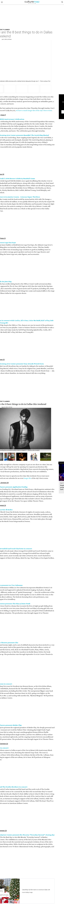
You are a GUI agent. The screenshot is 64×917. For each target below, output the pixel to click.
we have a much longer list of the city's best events (34, 110)
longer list (27, 478)
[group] (9, 89)
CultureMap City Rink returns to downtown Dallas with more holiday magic (36, 891)
